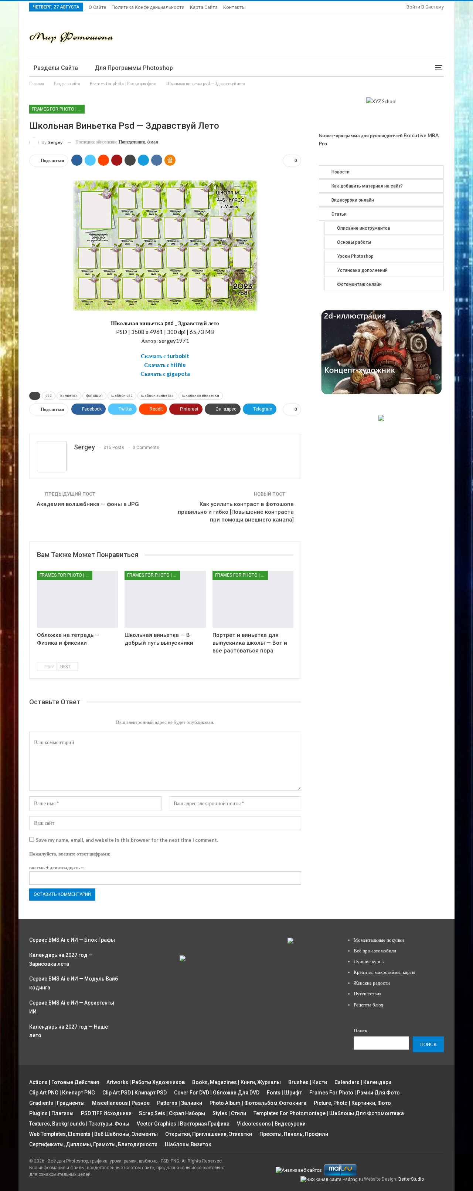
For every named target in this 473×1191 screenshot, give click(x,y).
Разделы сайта (56, 67)
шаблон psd (122, 396)
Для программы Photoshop (134, 67)
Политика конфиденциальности (148, 7)
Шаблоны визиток (188, 1144)
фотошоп (94, 396)
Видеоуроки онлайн (352, 200)
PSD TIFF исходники (106, 1113)
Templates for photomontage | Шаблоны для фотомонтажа (328, 1113)
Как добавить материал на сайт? (367, 186)
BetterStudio (411, 1179)
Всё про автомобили (375, 951)
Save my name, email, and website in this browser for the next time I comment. (127, 840)
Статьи (339, 214)
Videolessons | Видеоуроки (271, 1124)
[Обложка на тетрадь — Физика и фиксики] (77, 599)
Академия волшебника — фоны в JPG (88, 504)
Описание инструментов (363, 228)
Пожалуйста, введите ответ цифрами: (69, 854)
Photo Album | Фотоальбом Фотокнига (258, 1103)
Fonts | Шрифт (284, 1093)
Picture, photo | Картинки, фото (352, 1103)
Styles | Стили (229, 1113)
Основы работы (354, 242)
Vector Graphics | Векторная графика (183, 1124)
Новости (340, 172)
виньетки (69, 396)
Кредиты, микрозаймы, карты (384, 972)
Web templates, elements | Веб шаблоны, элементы (93, 1134)
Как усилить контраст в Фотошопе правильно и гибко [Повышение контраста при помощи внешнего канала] (236, 512)
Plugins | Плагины (51, 1113)
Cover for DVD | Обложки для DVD (216, 1093)
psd (48, 396)
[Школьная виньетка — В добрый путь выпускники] (165, 599)
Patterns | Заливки (179, 1103)
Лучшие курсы (369, 961)
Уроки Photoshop (355, 256)
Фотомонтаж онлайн (359, 284)
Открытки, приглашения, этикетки (208, 1134)
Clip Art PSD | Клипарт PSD (134, 1093)
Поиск (360, 1030)
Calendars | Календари (362, 1082)
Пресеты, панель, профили (293, 1134)
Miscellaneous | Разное (121, 1103)
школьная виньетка (200, 396)
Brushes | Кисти (307, 1082)
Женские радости (372, 983)
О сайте (97, 7)
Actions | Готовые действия (64, 1082)
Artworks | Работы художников (145, 1082)
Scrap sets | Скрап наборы (172, 1113)
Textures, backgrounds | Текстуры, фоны (79, 1124)
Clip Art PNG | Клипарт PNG (62, 1093)
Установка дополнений (362, 270)
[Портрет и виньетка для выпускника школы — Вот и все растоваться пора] (252, 599)
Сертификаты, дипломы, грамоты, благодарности (93, 1144)
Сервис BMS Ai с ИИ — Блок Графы (72, 940)
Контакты (234, 7)
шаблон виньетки (157, 396)
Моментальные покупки (379, 940)
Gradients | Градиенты (57, 1103)
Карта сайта (204, 7)
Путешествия (367, 993)
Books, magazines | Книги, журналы (236, 1082)
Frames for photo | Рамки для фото (58, 109)
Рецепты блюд (368, 1005)
